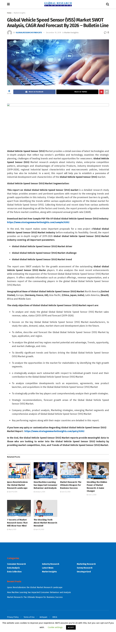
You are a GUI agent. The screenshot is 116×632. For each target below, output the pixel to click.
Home (9, 13)
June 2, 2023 (92, 495)
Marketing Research (86, 564)
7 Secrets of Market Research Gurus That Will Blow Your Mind (17, 522)
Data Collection (14, 571)
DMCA (54, 617)
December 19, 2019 (53, 32)
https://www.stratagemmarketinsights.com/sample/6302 (38, 222)
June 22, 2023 (65, 492)
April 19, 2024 (12, 492)
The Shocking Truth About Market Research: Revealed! (45, 522)
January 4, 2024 (40, 492)
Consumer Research (44, 477)
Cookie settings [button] (55, 627)
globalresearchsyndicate (29, 32)
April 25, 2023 (39, 529)
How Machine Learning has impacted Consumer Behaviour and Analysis (45, 485)
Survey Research (84, 568)
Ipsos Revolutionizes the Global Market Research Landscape (17, 485)
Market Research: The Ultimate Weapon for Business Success (70, 485)
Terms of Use (29, 617)
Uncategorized (84, 571)
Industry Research (50, 564)
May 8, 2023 (12, 529)
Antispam (43, 617)
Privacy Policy (13, 617)
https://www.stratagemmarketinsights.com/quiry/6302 (54, 431)
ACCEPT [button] (71, 627)
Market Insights (19, 13)
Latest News (14, 477)
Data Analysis (13, 568)
